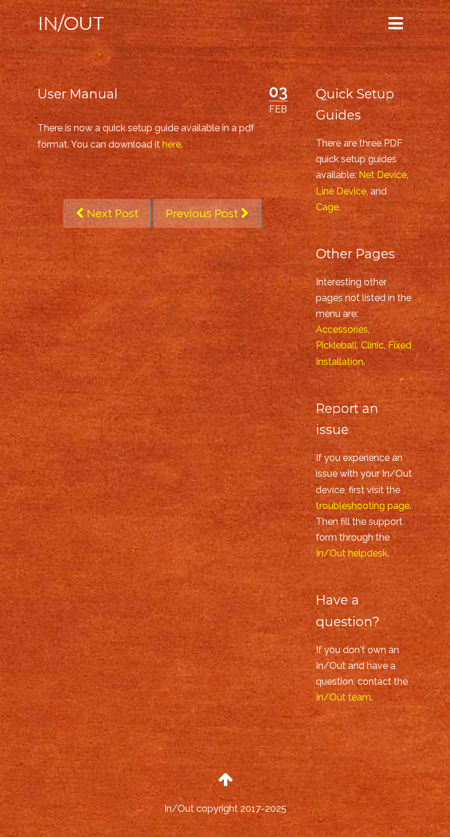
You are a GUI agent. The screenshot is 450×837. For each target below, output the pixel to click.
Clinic (372, 345)
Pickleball (336, 345)
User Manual (78, 93)
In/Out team (343, 697)
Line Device (341, 191)
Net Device (383, 174)
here (171, 144)
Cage (327, 207)
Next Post (111, 213)
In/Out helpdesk (351, 553)
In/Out (71, 23)
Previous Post (203, 213)
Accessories (342, 329)
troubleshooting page (363, 505)
